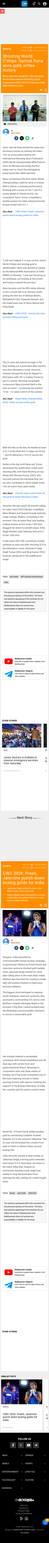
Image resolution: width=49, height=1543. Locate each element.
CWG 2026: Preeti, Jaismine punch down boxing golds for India (24, 878)
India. (6, 582)
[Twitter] (22, 138)
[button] (3, 4)
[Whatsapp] (27, 138)
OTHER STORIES (9, 720)
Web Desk (15, 133)
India (5, 750)
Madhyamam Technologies (24, 1530)
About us (23, 1505)
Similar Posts (8, 1376)
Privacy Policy (24, 1511)
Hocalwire (24, 1533)
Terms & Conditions (24, 1513)
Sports (7, 49)
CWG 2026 (32, 1193)
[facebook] (16, 138)
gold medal (14, 577)
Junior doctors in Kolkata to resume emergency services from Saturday (21, 760)
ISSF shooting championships (32, 577)
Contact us (23, 1508)
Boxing (12, 1193)
